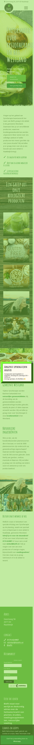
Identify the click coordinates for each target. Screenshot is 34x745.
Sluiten (32, 362)
